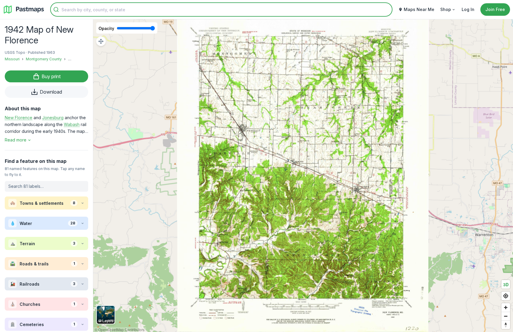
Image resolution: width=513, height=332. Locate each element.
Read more (15, 139)
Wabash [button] (72, 124)
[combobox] (221, 9)
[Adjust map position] (101, 41)
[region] (303, 175)
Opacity (106, 28)
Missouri (12, 59)
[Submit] (56, 9)
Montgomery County (44, 59)
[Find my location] (505, 296)
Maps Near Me (419, 9)
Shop (445, 9)
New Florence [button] (18, 117)
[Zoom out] (505, 316)
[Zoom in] (505, 307)
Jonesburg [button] (53, 117)
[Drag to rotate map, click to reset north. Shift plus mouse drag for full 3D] (505, 324)
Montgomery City (83, 59)
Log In (468, 9)
